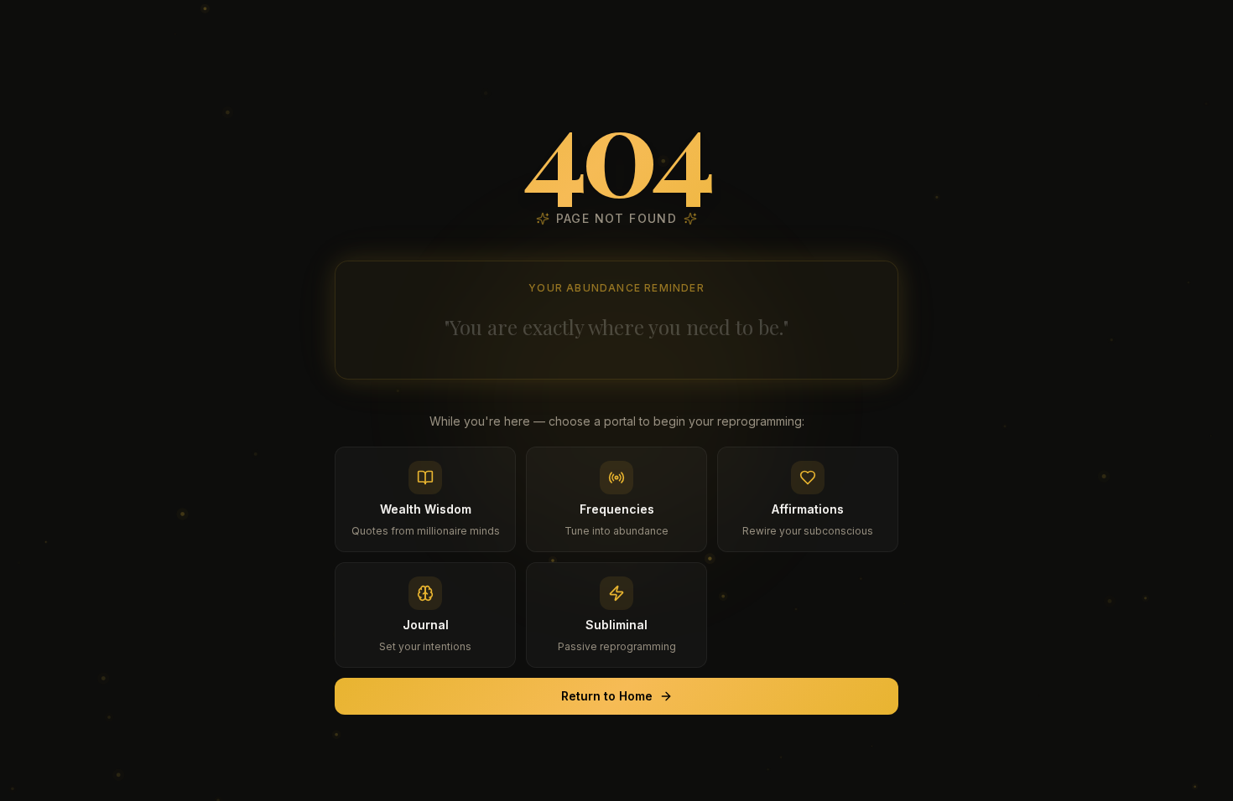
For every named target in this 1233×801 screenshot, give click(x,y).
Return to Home (607, 696)
